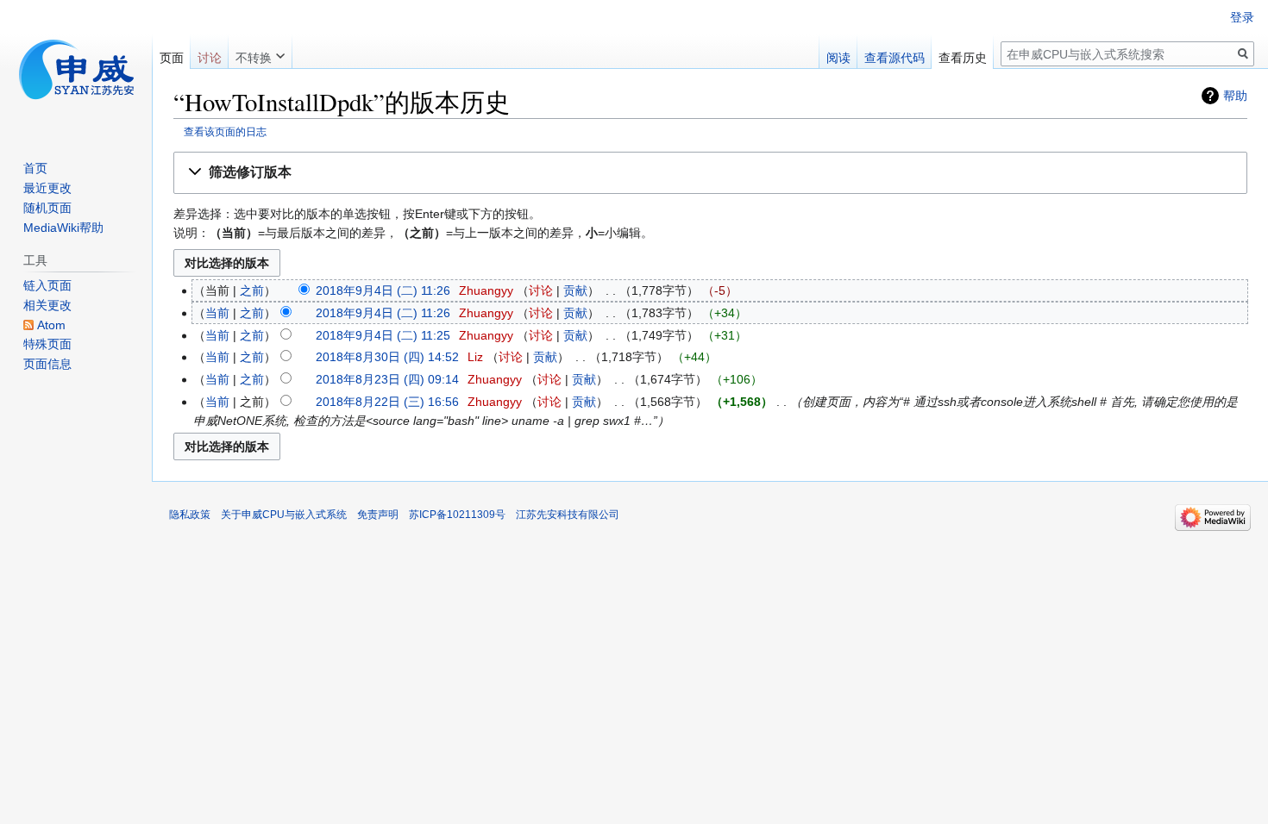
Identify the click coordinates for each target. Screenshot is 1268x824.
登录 (1242, 17)
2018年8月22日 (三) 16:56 (387, 402)
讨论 (541, 290)
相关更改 (47, 305)
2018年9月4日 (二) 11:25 (383, 335)
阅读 (838, 58)
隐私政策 (189, 515)
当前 (217, 313)
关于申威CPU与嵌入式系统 (284, 515)
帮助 (1235, 96)
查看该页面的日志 (225, 131)
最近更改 (47, 188)
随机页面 (47, 208)
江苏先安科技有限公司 (567, 515)
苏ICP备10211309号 (457, 515)
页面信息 (47, 364)
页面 (172, 58)
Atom (51, 325)
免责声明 (378, 515)
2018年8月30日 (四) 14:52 (387, 357)
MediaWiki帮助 (63, 227)
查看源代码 (894, 58)
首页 (35, 168)
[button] (710, 173)
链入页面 (47, 285)
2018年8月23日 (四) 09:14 (387, 379)
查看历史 (962, 58)
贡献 (575, 290)
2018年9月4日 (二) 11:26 (383, 290)
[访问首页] (76, 69)
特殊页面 (47, 344)
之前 (252, 290)
